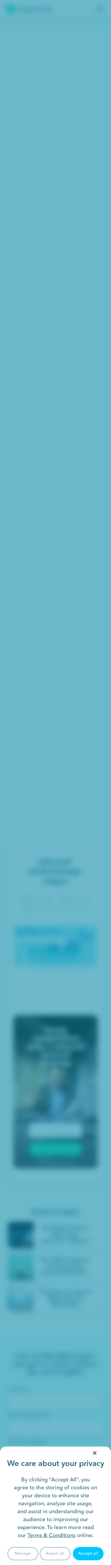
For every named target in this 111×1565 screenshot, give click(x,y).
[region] (55, 1506)
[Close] (95, 1453)
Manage (23, 1553)
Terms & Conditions (51, 1535)
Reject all (55, 1553)
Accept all (88, 1553)
